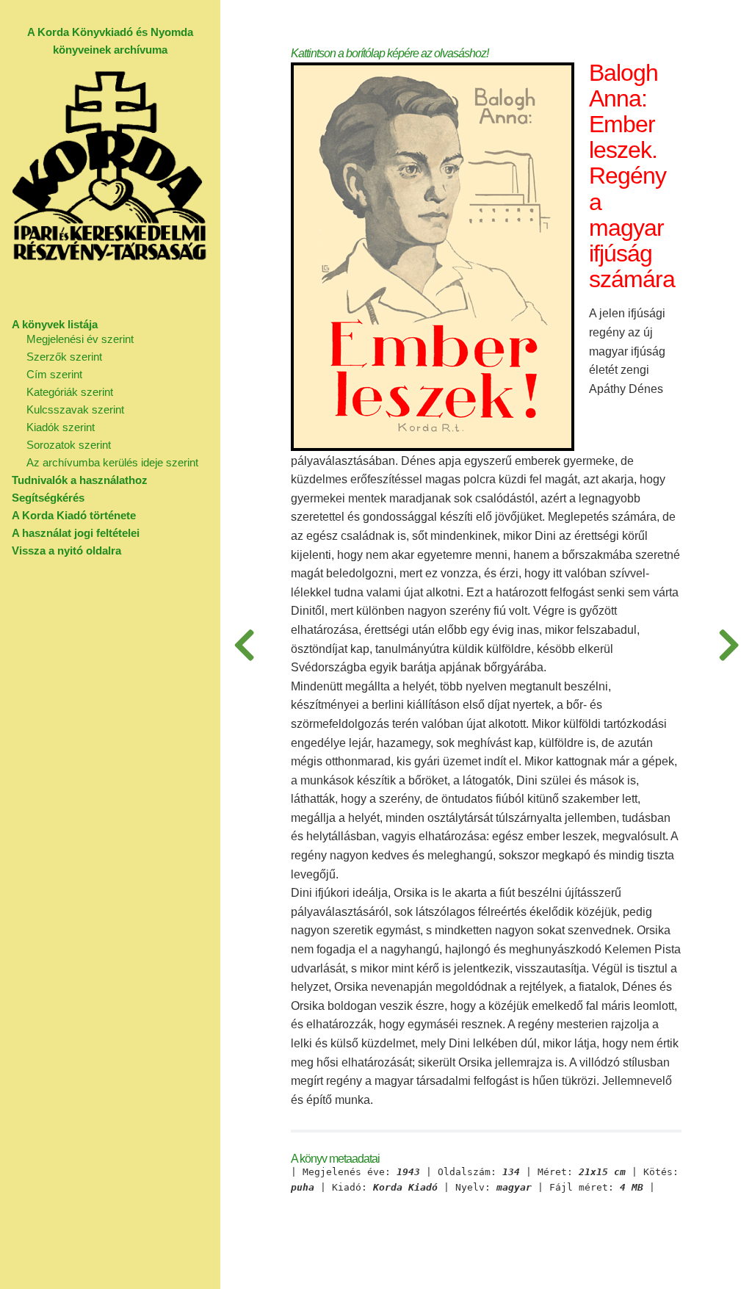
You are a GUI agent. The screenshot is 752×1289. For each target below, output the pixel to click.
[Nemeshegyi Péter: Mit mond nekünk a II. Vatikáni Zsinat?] (728, 644)
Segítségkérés (48, 497)
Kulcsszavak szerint (75, 409)
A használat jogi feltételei (76, 533)
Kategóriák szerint (69, 392)
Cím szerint (54, 374)
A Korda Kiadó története (74, 515)
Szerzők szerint (64, 356)
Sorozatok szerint (68, 444)
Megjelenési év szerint (80, 339)
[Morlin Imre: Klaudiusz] (243, 644)
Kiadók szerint (60, 427)
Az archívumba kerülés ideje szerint (112, 462)
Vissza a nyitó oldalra (66, 550)
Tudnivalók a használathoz (80, 480)
